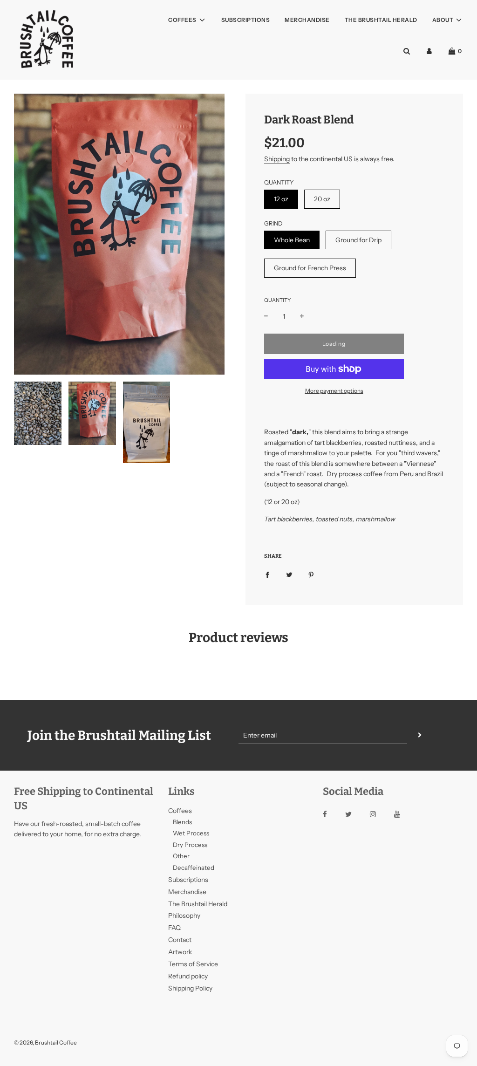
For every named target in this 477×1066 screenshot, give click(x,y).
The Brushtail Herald (381, 19)
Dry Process (190, 844)
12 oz (281, 199)
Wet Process (191, 833)
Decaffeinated (193, 867)
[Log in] (429, 51)
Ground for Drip (358, 240)
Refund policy (188, 976)
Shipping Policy (190, 988)
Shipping (277, 159)
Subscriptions (245, 19)
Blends (182, 822)
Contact (179, 940)
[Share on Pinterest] (311, 574)
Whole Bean (292, 240)
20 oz (322, 199)
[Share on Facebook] (267, 574)
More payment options (334, 390)
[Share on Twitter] (289, 574)
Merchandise (307, 19)
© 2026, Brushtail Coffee (45, 1042)
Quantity (277, 300)
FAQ (174, 927)
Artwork (180, 952)
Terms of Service (193, 964)
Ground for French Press (310, 268)
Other (181, 856)
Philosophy (184, 915)
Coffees (180, 810)
